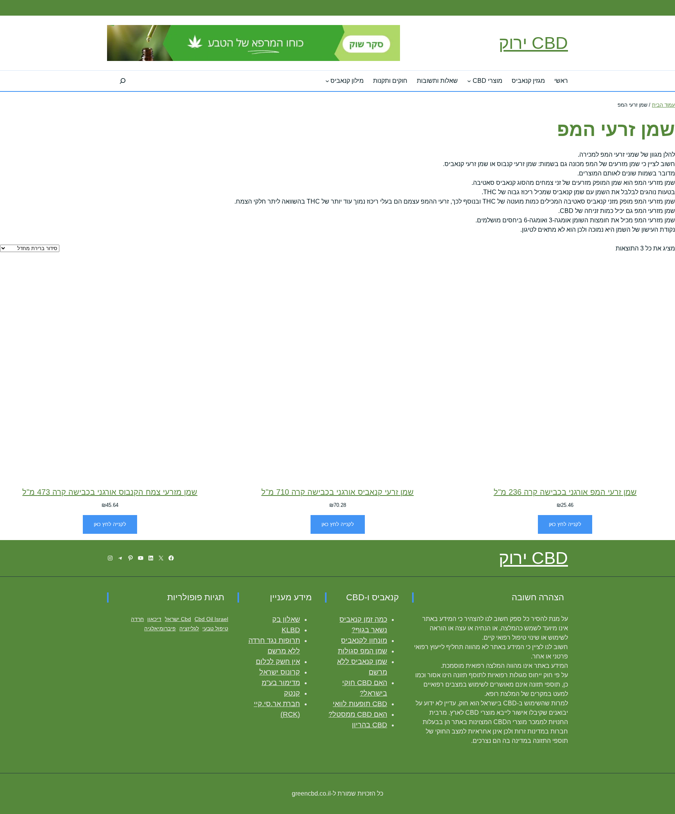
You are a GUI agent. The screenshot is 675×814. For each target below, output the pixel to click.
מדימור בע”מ (281, 683)
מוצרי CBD (487, 80)
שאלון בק (286, 619)
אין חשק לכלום (278, 662)
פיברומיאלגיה (160, 628)
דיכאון (154, 619)
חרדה (137, 619)
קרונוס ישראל (279, 672)
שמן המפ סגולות (362, 651)
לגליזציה (189, 628)
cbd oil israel (211, 619)
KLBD (291, 630)
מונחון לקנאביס (364, 640)
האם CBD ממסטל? (358, 714)
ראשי (561, 80)
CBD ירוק (533, 42)
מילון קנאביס (347, 80)
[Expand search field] (122, 81)
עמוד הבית (663, 105)
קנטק (292, 693)
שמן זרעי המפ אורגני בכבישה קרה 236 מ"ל (565, 492)
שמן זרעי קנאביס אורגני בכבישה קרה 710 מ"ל (337, 492)
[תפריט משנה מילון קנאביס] (327, 81)
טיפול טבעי (215, 628)
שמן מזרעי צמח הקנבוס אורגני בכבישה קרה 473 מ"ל (109, 492)
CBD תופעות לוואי (360, 704)
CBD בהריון (369, 725)
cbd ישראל (178, 619)
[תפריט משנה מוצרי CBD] (469, 81)
